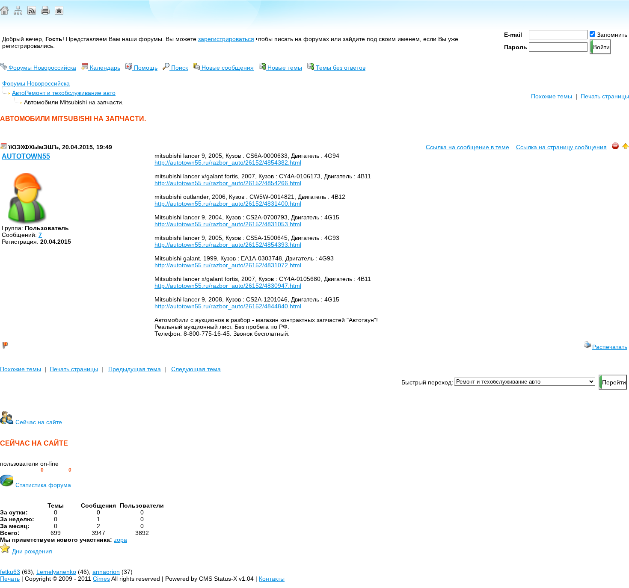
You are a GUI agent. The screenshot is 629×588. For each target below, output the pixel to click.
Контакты (272, 578)
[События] (3, 147)
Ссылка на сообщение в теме (467, 147)
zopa (120, 539)
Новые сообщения (227, 67)
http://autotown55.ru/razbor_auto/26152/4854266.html (227, 183)
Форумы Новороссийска (41, 67)
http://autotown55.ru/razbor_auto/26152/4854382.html (227, 162)
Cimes (101, 578)
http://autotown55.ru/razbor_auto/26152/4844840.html (227, 306)
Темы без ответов (339, 67)
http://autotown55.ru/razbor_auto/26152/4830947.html (227, 285)
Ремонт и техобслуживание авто (70, 92)
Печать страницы (605, 96)
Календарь (104, 67)
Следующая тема (196, 369)
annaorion (106, 571)
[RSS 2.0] (31, 12)
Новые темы (284, 67)
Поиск (178, 67)
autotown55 (26, 156)
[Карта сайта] (18, 12)
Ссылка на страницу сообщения (561, 147)
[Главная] (4, 12)
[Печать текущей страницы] (45, 12)
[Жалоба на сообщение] (615, 147)
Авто (18, 92)
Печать (10, 578)
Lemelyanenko (56, 571)
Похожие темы (551, 96)
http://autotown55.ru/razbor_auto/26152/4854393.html (227, 244)
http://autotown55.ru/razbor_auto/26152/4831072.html (227, 265)
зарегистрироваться (226, 38)
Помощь (144, 67)
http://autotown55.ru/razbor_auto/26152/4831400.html (227, 203)
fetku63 (10, 571)
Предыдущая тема (134, 369)
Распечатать (609, 346)
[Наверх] (625, 147)
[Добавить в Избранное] (59, 12)
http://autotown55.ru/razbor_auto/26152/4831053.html (227, 224)
